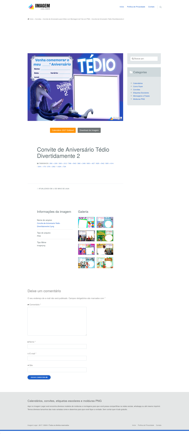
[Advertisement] (94, 35)
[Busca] (159, 4)
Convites (136, 89)
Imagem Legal (33, 425)
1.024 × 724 (61, 166)
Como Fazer (138, 86)
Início (122, 6)
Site (31, 365)
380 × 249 (81, 163)
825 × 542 (100, 163)
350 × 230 (53, 163)
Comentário (35, 304)
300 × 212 (63, 163)
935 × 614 (109, 163)
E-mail (32, 353)
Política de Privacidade (136, 6)
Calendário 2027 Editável (63, 130)
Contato (151, 6)
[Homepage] (39, 6)
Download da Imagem (89, 130)
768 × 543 (72, 163)
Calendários (138, 83)
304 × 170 (42, 166)
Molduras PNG (139, 99)
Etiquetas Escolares (141, 92)
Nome (32, 341)
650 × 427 (91, 163)
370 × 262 (51, 166)
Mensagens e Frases (141, 96)
